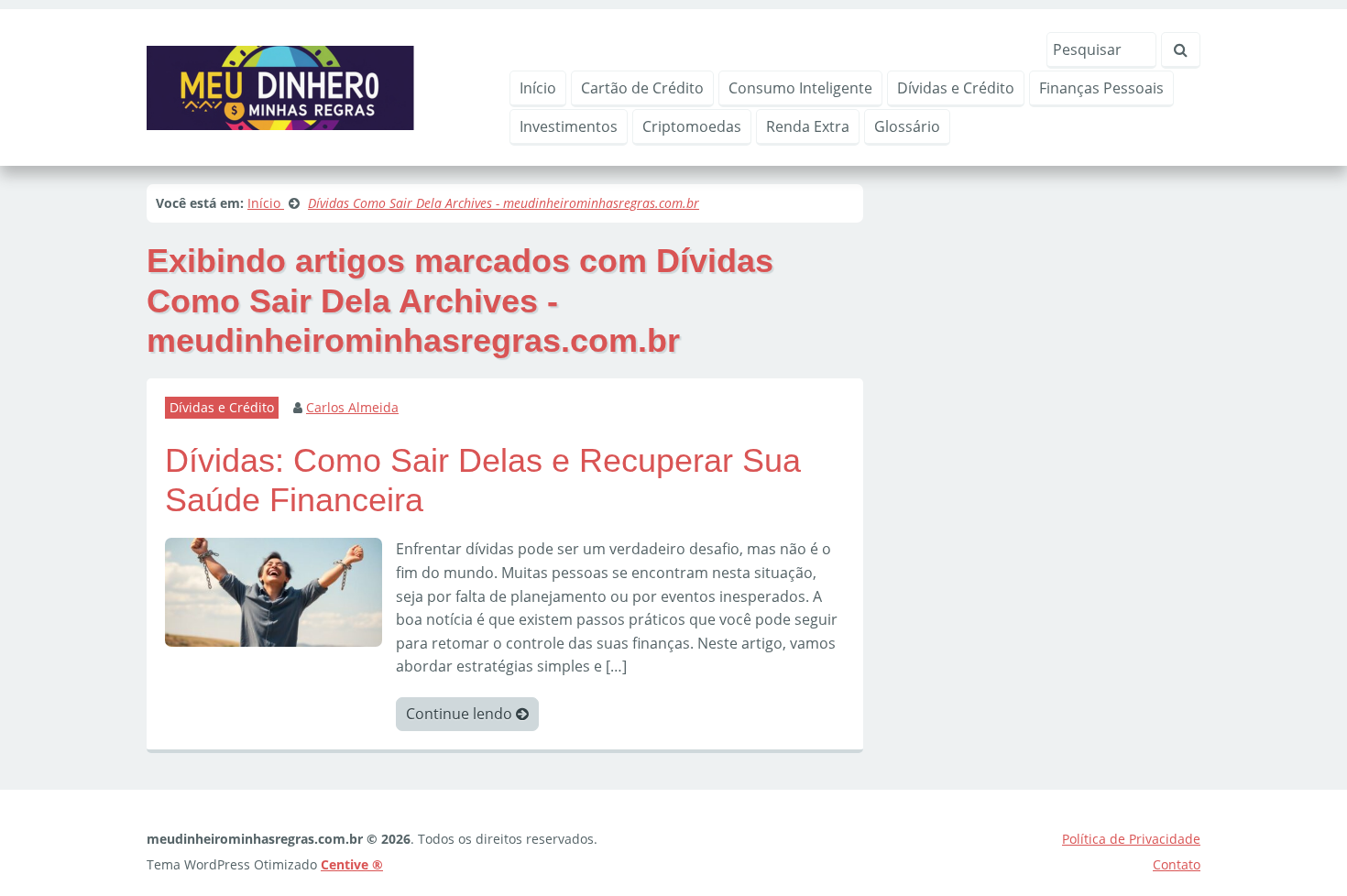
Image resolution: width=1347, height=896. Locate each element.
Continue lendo (461, 714)
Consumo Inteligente (800, 88)
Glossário (907, 126)
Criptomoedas (691, 126)
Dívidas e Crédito (955, 88)
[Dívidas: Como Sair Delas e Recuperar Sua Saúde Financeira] (273, 591)
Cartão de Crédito (642, 88)
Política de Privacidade (1131, 838)
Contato (1176, 864)
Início (538, 88)
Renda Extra (807, 126)
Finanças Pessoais (1101, 88)
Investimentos (569, 126)
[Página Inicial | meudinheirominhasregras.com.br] (280, 86)
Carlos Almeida (352, 407)
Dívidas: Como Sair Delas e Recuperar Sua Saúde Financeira (483, 480)
